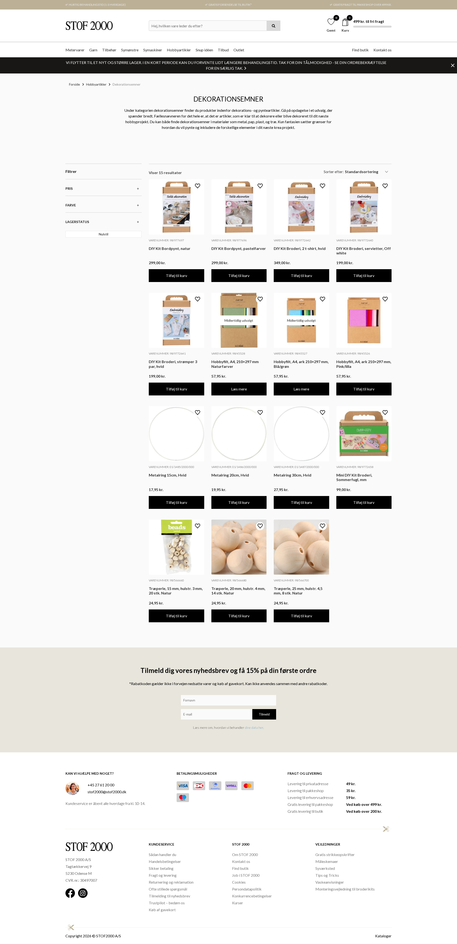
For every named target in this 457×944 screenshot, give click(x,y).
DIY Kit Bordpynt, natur (169, 248)
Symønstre (130, 50)
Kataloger (383, 936)
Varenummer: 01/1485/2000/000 (171, 467)
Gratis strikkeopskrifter (335, 854)
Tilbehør (109, 50)
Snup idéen (204, 50)
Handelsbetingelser (165, 861)
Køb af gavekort (162, 909)
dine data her (254, 727)
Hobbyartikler (179, 50)
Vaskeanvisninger (329, 882)
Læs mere (239, 389)
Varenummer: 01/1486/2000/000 (234, 467)
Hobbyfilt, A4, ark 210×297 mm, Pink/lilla (363, 363)
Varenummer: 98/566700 (291, 580)
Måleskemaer (326, 861)
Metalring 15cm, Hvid (167, 475)
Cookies (239, 882)
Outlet (238, 50)
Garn (93, 50)
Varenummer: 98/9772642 (292, 240)
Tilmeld (264, 714)
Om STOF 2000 (245, 854)
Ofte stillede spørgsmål (168, 889)
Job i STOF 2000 (245, 875)
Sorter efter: (334, 171)
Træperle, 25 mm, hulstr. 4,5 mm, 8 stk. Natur (298, 590)
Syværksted (325, 868)
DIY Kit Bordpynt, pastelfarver (238, 248)
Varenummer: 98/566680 (229, 580)
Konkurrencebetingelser (252, 896)
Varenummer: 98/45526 (353, 353)
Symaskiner (152, 50)
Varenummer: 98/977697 (166, 240)
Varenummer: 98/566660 (166, 580)
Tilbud (223, 50)
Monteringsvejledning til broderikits (345, 889)
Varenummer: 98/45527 (290, 353)
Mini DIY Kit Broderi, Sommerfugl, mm (354, 477)
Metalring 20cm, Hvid (230, 475)
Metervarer (74, 50)
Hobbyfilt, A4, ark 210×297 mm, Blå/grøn (301, 363)
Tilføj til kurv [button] (176, 275)
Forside (74, 84)
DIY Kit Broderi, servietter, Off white (363, 250)
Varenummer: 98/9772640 (354, 240)
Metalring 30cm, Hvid (292, 475)
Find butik (360, 50)
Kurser (237, 902)
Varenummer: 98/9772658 (354, 467)
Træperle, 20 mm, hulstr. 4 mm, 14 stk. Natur (238, 590)
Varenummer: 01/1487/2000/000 (296, 467)
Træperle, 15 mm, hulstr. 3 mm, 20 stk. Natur (176, 590)
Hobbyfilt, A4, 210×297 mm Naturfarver (235, 363)
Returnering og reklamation (171, 882)
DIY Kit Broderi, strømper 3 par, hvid (173, 363)
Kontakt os (382, 50)
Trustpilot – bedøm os (167, 902)
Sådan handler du (162, 854)
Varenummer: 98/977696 (229, 240)
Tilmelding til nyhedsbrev (169, 896)
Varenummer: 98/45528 (228, 353)
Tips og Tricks (327, 875)
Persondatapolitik (247, 889)
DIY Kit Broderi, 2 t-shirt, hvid (300, 248)
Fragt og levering (163, 875)
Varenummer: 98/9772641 (167, 353)
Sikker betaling (161, 868)
